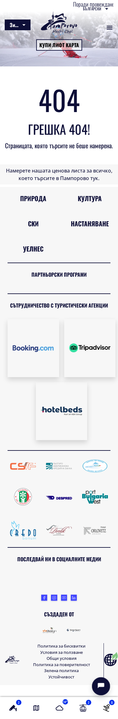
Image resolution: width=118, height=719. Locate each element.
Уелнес (33, 248)
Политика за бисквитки (61, 646)
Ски (33, 223)
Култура (90, 198)
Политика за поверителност (61, 664)
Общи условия (61, 658)
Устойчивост (61, 677)
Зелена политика (61, 670)
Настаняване (90, 223)
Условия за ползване (61, 652)
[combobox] (95, 9)
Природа (33, 198)
